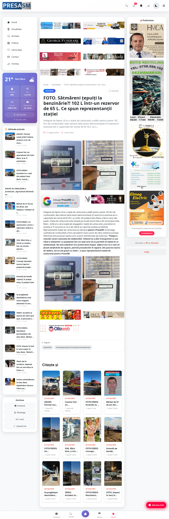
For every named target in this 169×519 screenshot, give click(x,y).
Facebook (21, 406)
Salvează (115, 91)
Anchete (15, 36)
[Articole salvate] (141, 5)
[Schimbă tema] (156, 6)
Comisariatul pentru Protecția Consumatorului (73, 347)
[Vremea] (148, 5)
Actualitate (17, 29)
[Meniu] (164, 5)
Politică (15, 43)
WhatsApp (21, 412)
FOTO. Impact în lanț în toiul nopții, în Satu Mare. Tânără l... (25, 349)
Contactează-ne (146, 233)
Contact (15, 56)
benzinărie (47, 347)
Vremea (15, 63)
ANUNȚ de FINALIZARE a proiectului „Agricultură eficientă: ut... (19, 191)
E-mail (21, 419)
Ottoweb (154, 243)
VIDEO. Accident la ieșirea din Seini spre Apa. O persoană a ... (25, 316)
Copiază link (21, 426)
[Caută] (126, 5)
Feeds (146, 252)
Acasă (14, 22)
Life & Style (17, 50)
